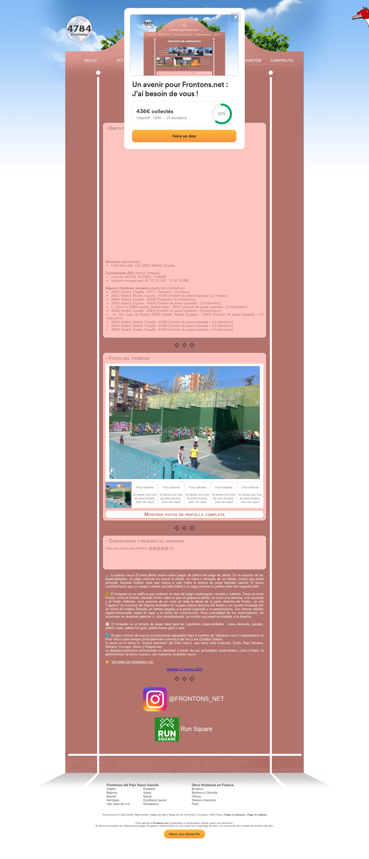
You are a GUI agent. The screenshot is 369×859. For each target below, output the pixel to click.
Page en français (234, 814)
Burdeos (197, 789)
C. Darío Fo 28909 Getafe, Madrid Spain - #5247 (146, 307)
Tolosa (196, 796)
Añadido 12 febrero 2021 (184, 669)
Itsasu (147, 792)
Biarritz (111, 796)
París (195, 804)
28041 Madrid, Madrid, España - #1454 (139, 329)
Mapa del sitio (159, 814)
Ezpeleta (149, 789)
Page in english (257, 814)
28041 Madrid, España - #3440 (133, 299)
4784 (79, 28)
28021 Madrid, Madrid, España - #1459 (139, 296)
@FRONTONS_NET (196, 698)
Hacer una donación (184, 834)
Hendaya (113, 800)
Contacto (280, 60)
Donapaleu (151, 804)
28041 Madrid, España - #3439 (133, 303)
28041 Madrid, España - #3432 (133, 311)
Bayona (112, 792)
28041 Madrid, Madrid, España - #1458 (139, 326)
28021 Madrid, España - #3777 (133, 292)
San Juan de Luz (118, 804)
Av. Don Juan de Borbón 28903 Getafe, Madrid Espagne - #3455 (162, 314)
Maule (147, 796)
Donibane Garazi (155, 800)
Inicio (90, 60)
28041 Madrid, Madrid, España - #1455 (139, 322)
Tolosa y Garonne (204, 800)
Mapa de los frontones (182, 814)
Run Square (196, 728)
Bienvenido (141, 814)
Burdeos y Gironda (204, 792)
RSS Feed (216, 814)
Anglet (111, 789)
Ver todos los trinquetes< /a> (132, 662)
